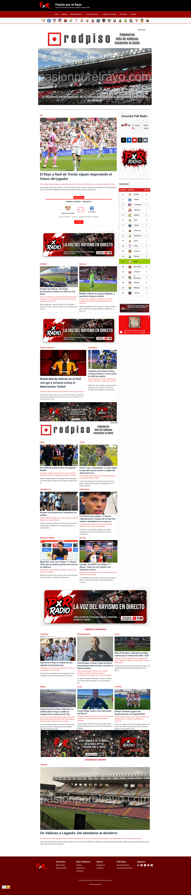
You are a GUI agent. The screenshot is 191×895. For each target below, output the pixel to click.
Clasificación (80, 868)
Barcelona (137, 267)
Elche (136, 241)
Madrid (136, 215)
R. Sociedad (137, 277)
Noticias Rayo (60, 865)
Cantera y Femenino (110, 14)
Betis (136, 220)
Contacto (133, 14)
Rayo (135, 261)
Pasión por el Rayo (68, 4)
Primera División (92, 14)
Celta (136, 246)
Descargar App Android (124, 868)
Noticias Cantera (61, 868)
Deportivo (137, 236)
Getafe (136, 225)
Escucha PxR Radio (123, 865)
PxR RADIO (78, 222)
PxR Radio (123, 14)
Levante (137, 293)
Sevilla (136, 194)
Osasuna (137, 272)
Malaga (136, 288)
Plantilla (79, 865)
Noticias (64, 14)
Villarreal (137, 230)
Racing (136, 256)
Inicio (56, 14)
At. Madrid (137, 205)
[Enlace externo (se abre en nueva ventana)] (95, 39)
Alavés (136, 199)
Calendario (80, 871)
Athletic (136, 282)
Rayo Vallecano (75, 14)
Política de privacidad (95, 884)
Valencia (137, 251)
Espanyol (137, 210)
